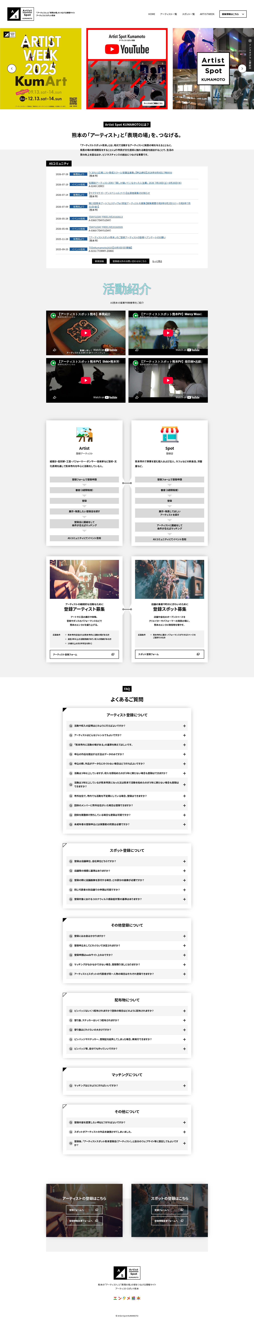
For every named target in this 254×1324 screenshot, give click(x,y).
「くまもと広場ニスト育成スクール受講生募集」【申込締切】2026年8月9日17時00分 (130, 172)
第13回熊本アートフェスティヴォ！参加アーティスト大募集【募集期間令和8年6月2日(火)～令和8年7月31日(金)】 (139, 205)
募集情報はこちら (230, 14)
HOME (151, 14)
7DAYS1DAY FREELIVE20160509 (106, 227)
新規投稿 (99, 261)
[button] (242, 68)
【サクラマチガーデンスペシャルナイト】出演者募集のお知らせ (119, 193)
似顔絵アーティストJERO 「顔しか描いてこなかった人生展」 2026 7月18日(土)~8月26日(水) (135, 182)
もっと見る (157, 261)
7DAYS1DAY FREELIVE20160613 (106, 216)
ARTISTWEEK (207, 14)
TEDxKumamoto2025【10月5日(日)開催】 (110, 247)
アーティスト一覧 (168, 14)
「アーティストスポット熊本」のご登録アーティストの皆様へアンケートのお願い (127, 237)
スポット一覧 (188, 14)
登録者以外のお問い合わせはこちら (129, 261)
